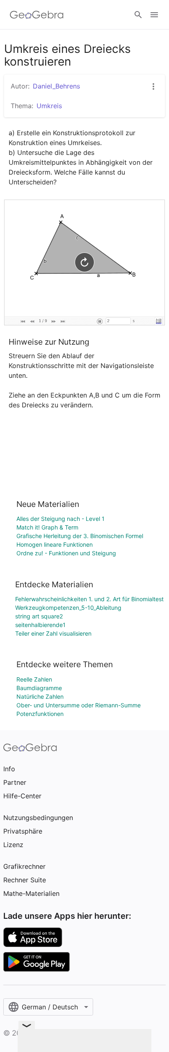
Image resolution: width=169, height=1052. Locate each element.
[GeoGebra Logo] (37, 15)
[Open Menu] (154, 15)
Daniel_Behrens (56, 86)
